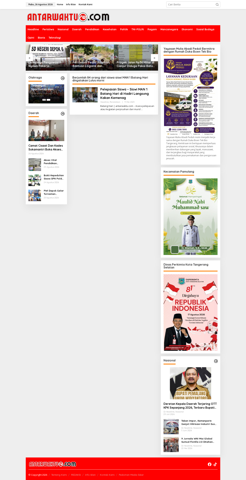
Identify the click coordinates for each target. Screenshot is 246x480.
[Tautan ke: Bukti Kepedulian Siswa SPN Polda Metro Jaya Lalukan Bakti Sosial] (34, 179)
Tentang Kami (59, 474)
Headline (104, 102)
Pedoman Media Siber (131, 474)
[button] (217, 4)
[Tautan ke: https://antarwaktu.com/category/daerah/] (63, 114)
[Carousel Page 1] (44, 100)
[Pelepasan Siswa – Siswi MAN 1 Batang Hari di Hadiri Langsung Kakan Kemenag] (142, 109)
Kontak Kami (107, 474)
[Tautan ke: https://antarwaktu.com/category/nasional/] (216, 361)
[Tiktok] (215, 464)
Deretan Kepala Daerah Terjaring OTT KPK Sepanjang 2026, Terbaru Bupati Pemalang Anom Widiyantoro (190, 406)
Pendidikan (115, 102)
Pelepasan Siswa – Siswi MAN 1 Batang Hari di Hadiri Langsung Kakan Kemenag (124, 93)
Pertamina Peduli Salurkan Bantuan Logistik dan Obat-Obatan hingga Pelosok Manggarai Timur (91, 64)
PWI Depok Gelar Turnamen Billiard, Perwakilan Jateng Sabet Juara (54, 192)
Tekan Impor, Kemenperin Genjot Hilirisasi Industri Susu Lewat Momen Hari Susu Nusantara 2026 (198, 422)
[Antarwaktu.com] (68, 17)
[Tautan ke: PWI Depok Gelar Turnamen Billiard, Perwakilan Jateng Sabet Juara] (34, 195)
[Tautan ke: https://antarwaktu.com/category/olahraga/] (63, 78)
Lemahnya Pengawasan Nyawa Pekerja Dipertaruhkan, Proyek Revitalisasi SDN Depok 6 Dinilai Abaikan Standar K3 (46, 64)
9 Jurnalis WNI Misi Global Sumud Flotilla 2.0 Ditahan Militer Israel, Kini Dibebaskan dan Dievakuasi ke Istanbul (198, 440)
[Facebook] (209, 464)
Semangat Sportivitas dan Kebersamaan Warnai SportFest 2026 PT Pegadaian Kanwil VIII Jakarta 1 (45, 87)
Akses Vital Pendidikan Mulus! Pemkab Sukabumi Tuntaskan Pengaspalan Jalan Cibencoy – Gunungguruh (53, 162)
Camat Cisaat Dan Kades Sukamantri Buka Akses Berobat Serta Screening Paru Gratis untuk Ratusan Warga (46, 147)
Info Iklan (90, 474)
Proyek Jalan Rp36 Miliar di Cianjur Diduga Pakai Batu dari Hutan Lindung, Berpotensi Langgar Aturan (136, 64)
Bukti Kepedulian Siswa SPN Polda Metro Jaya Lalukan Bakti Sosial (54, 177)
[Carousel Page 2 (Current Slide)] (48, 100)
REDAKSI (76, 474)
